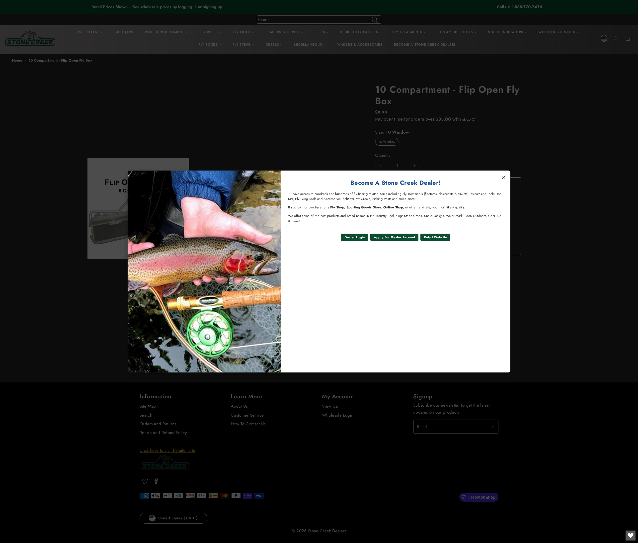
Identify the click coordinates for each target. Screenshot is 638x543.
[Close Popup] (504, 177)
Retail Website (435, 237)
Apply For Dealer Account (394, 237)
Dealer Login (354, 237)
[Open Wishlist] (631, 536)
